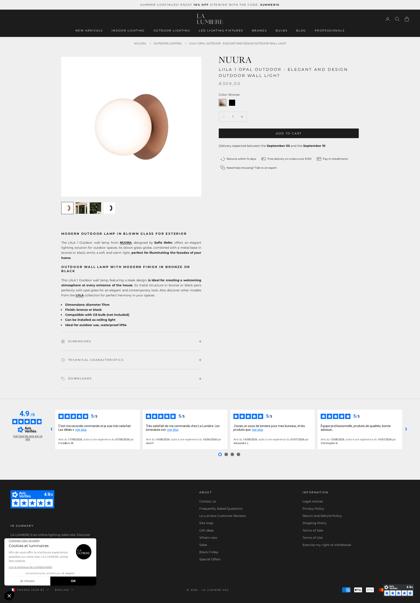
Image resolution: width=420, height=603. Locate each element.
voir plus (81, 429)
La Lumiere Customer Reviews (222, 516)
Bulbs (281, 30)
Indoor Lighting (128, 30)
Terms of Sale (313, 530)
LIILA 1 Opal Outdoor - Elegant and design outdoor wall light (237, 43)
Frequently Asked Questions (220, 509)
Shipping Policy (315, 523)
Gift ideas (206, 530)
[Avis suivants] (406, 429)
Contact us (207, 501)
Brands (259, 30)
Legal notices (313, 501)
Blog (301, 30)
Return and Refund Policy (322, 516)
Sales (203, 545)
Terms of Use (312, 538)
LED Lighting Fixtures (221, 30)
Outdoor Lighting (172, 30)
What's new (208, 538)
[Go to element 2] (81, 208)
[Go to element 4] (109, 208)
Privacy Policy (313, 509)
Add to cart (289, 133)
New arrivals (89, 30)
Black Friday (208, 552)
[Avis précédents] (51, 429)
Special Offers (209, 559)
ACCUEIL (140, 43)
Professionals (330, 30)
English (62, 589)
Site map (206, 523)
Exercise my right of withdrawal (327, 545)
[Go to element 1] (67, 208)
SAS (225, 589)
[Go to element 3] (95, 208)
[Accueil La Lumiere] (210, 19)
